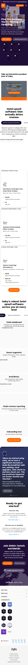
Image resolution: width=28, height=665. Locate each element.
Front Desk (6, 16)
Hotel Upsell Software (7, 14)
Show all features (14, 440)
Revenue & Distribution (14, 315)
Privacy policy (14, 660)
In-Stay (12, 16)
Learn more (7, 491)
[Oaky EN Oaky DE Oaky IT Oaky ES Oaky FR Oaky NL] (5, 641)
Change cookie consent (14, 662)
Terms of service (14, 655)
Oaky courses (13, 534)
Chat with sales (13, 519)
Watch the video (19, 563)
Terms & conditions (14, 657)
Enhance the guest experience (11, 122)
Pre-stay (17, 14)
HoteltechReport (22, 1)
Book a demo (20, 5)
